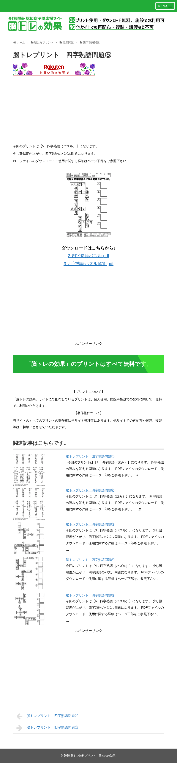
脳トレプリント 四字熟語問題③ (90, 524)
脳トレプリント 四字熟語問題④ (90, 560)
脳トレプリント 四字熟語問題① (90, 456)
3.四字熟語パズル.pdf (88, 255)
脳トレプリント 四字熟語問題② (90, 490)
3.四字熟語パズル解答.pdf (89, 263)
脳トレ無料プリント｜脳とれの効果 (93, 755)
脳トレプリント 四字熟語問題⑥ (90, 595)
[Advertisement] (88, 110)
